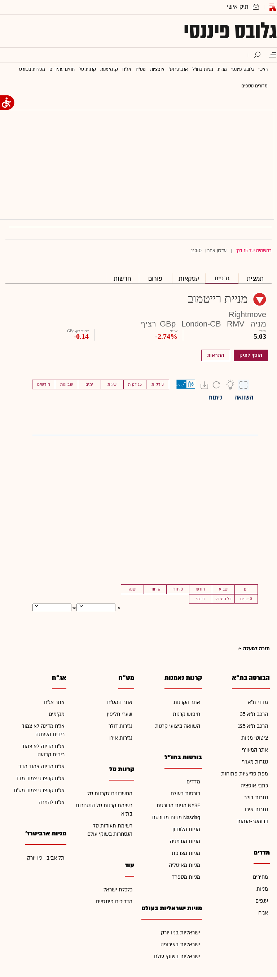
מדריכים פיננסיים (114, 901)
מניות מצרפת (186, 853)
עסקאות (189, 278)
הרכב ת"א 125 (253, 726)
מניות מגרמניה (185, 841)
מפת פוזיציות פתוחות (244, 773)
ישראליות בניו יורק (180, 932)
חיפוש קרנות (186, 714)
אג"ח (263, 912)
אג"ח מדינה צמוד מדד (41, 766)
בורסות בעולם (185, 793)
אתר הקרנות (186, 702)
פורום (155, 278)
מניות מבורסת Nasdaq (176, 817)
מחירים (260, 877)
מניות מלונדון (186, 829)
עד (73, 608)
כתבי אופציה (254, 785)
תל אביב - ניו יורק (46, 858)
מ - (118, 608)
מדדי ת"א (258, 702)
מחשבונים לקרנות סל (109, 793)
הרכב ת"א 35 (254, 714)
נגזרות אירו (256, 809)
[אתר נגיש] (7, 102)
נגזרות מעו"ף (255, 761)
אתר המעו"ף (255, 750)
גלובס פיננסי (230, 31)
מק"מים (57, 714)
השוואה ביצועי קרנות (177, 726)
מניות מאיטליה (184, 865)
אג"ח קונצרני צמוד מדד (40, 778)
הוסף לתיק (250, 355)
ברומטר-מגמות (252, 821)
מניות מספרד (186, 877)
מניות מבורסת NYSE (178, 805)
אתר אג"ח (54, 702)
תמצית (255, 278)
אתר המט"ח (119, 702)
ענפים (261, 901)
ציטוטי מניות (254, 738)
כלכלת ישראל (118, 889)
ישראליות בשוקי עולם (177, 956)
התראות (215, 355)
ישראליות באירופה (180, 944)
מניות (262, 889)
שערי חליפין (119, 714)
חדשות (122, 278)
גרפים (222, 278)
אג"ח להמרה (52, 802)
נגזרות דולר (256, 797)
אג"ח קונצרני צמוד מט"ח (39, 790)
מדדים (193, 781)
